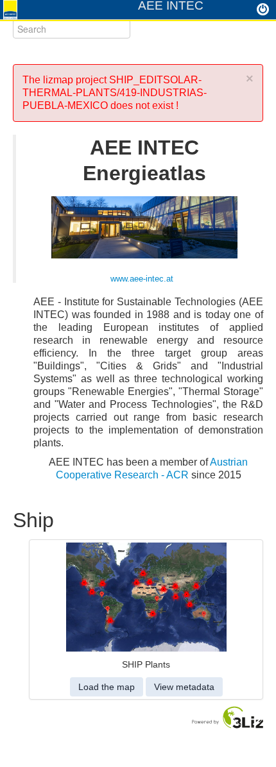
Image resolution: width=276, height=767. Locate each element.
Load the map (106, 687)
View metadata (184, 687)
